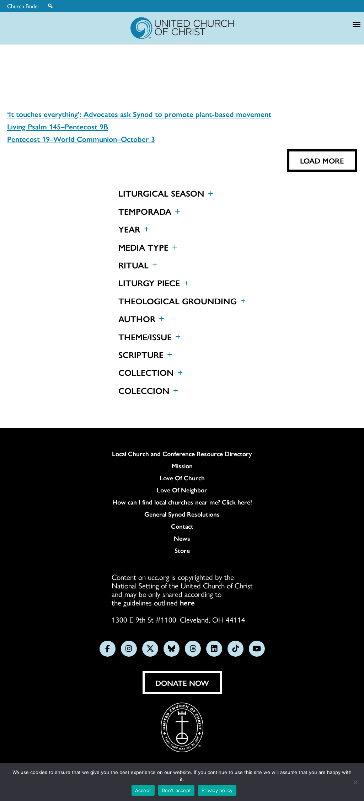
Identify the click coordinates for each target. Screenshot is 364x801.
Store (182, 550)
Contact (182, 526)
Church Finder (23, 6)
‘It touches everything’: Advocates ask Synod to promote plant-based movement (139, 113)
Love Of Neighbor (182, 490)
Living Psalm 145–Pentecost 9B (57, 126)
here (187, 602)
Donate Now (182, 682)
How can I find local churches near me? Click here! (182, 502)
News (182, 538)
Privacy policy (217, 790)
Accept (143, 790)
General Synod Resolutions (182, 514)
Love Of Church (182, 478)
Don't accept (176, 790)
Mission (182, 465)
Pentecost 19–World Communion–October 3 (81, 138)
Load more (322, 160)
